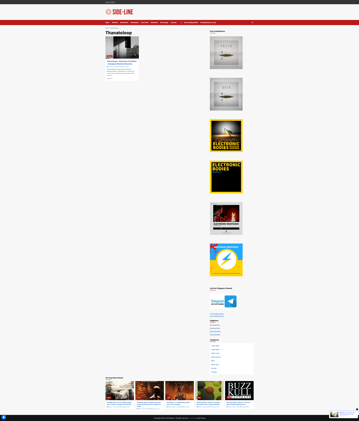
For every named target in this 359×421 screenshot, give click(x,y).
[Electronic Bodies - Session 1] (226, 177)
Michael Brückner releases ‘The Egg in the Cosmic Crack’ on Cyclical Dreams (208, 403)
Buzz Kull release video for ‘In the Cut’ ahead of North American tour (238, 403)
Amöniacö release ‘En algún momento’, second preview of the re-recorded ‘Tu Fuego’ (149, 404)
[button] (252, 22)
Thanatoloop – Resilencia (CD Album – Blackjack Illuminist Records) (121, 62)
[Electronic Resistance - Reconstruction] (226, 218)
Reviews (115, 22)
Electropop (164, 22)
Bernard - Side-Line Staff (114, 407)
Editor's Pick (215, 353)
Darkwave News (215, 328)
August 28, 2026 (125, 407)
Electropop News (215, 334)
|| (181, 22)
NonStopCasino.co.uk (208, 22)
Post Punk (144, 22)
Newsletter (124, 22)
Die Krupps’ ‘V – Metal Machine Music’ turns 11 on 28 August (178, 403)
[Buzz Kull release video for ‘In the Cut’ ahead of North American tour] (239, 390)
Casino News (215, 346)
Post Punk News (215, 325)
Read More (109, 78)
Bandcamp (134, 22)
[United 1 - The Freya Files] (226, 52)
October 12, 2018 (125, 66)
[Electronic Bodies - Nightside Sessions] (226, 135)
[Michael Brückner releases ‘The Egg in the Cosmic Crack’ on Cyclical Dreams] (209, 390)
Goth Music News (215, 331)
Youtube (214, 372)
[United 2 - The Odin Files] (226, 94)
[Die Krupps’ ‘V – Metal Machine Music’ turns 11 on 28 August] (179, 390)
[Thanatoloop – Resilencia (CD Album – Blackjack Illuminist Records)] (122, 47)
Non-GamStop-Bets (191, 22)
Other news (215, 364)
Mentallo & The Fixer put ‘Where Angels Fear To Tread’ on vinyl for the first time (119, 403)
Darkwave (154, 22)
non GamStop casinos (217, 314)
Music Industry (216, 357)
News (107, 22)
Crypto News (215, 349)
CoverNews (192, 418)
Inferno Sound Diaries (113, 66)
